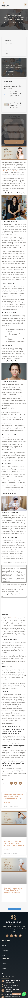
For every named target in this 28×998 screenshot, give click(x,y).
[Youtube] (15, 935)
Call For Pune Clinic (12, 989)
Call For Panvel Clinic (12, 980)
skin (8, 750)
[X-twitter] (20, 935)
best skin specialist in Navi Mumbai (12, 170)
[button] (25, 4)
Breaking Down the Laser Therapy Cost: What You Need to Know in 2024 (13, 890)
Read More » (7, 802)
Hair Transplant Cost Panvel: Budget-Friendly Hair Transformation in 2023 (14, 797)
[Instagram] (11, 935)
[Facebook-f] (7, 935)
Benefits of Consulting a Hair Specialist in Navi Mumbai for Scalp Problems (14, 843)
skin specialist (13, 617)
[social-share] (11, 783)
